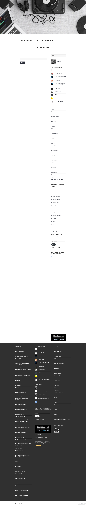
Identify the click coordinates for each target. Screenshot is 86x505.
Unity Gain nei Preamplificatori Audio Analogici (23, 488)
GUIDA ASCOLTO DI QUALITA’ (20, 416)
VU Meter (17, 497)
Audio (52, 118)
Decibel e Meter (54, 140)
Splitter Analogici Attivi (19, 473)
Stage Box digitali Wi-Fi (19, 480)
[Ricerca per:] (33, 59)
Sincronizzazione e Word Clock (20, 471)
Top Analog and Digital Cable (56, 215)
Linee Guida (53, 155)
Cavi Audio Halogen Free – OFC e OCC (21, 356)
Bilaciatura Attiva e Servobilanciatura (21, 353)
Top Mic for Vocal (54, 193)
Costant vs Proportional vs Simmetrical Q (22, 367)
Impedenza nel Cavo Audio (19, 430)
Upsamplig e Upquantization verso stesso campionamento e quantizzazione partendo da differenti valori (23, 491)
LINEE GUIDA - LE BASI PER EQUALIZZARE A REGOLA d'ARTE (60, 84)
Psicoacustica (53, 167)
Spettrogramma (54, 172)
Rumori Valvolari (18, 466)
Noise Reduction (54, 160)
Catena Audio (53, 131)
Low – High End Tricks (19, 434)
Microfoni (52, 157)
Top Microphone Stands (55, 208)
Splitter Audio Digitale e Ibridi (20, 478)
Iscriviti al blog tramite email (57, 234)
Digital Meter (17, 380)
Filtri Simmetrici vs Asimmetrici (20, 404)
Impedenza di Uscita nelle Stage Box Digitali (22, 427)
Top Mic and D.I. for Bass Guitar (56, 205)
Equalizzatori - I (57, 88)
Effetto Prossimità (18, 387)
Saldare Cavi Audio (58, 91)
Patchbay (52, 162)
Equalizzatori (53, 145)
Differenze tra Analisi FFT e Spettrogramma (22, 375)
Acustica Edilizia (54, 114)
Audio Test (53, 126)
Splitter (52, 174)
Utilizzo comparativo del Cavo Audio (21, 495)
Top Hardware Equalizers (55, 202)
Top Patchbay (53, 218)
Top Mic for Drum (54, 189)
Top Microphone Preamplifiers (56, 212)
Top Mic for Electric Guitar (55, 199)
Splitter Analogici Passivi (19, 476)
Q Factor (16, 461)
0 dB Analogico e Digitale (19, 348)
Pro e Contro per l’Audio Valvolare (21, 459)
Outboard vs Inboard (18, 448)
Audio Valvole (53, 128)
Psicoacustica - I (58, 80)
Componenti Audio (54, 135)
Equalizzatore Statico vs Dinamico (21, 390)
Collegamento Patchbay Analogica (21, 358)
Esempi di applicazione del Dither (20, 392)
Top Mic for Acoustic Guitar (55, 196)
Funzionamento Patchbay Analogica (21, 409)
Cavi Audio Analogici (54, 133)
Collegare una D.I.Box (58, 73)
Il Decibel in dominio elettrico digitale (21, 421)
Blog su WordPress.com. (19, 503)
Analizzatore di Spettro (55, 116)
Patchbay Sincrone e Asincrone (20, 450)
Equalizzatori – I (46, 401)
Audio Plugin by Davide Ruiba (56, 123)
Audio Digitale (53, 121)
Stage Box (53, 177)
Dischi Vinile (53, 143)
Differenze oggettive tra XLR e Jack (21, 373)
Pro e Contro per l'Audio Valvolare (44, 379)
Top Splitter (53, 224)
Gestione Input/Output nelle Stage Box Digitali (23, 411)
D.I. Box (52, 138)
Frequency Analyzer (54, 150)
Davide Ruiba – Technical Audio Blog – (36, 40)
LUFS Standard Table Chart (19, 437)
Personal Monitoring (18, 453)
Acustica (52, 109)
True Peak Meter (18, 485)
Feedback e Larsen (18, 402)
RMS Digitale (17, 463)
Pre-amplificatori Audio (55, 165)
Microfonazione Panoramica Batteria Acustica (23, 443)
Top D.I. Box (53, 221)
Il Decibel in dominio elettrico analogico (22, 419)
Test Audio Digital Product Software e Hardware (62, 419)
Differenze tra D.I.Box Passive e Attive (21, 378)
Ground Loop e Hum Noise (19, 414)
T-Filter (56, 94)
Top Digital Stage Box (55, 231)
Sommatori (53, 169)
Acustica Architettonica (55, 111)
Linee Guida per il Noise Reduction (21, 432)
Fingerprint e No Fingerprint (20, 407)
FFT (52, 148)
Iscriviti (53, 244)
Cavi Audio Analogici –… (47, 386)
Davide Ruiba (40, 386)
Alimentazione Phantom (19, 351)
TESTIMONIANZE (38, 434)
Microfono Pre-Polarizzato (19, 445)
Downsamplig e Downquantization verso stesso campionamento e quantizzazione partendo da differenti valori (23, 384)
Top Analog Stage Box (55, 227)
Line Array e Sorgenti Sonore (56, 152)
